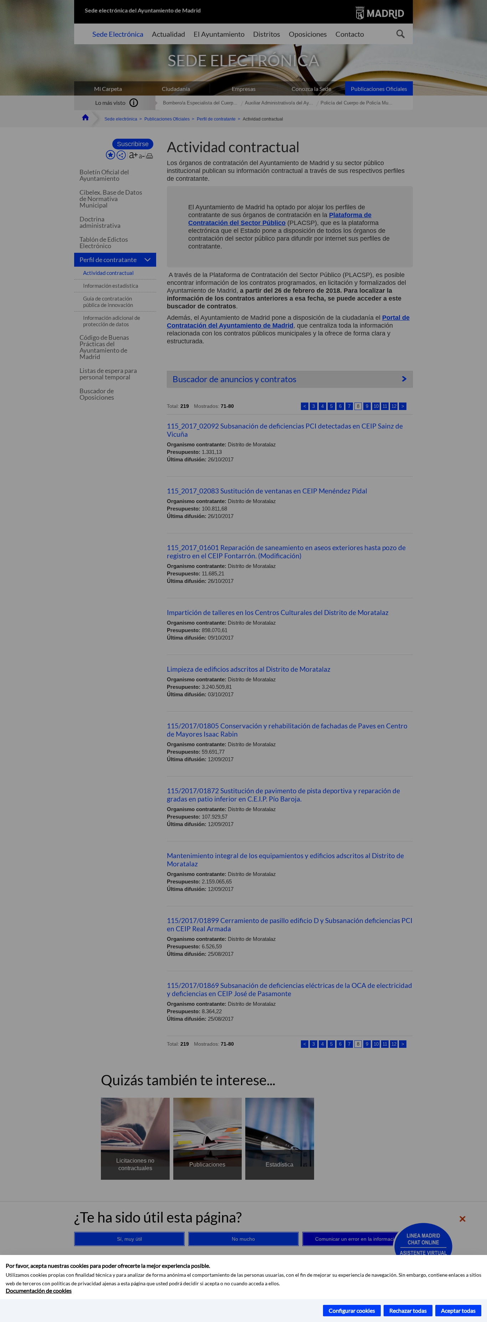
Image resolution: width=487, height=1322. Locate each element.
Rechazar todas (408, 1310)
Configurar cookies (352, 1310)
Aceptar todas (458, 1310)
